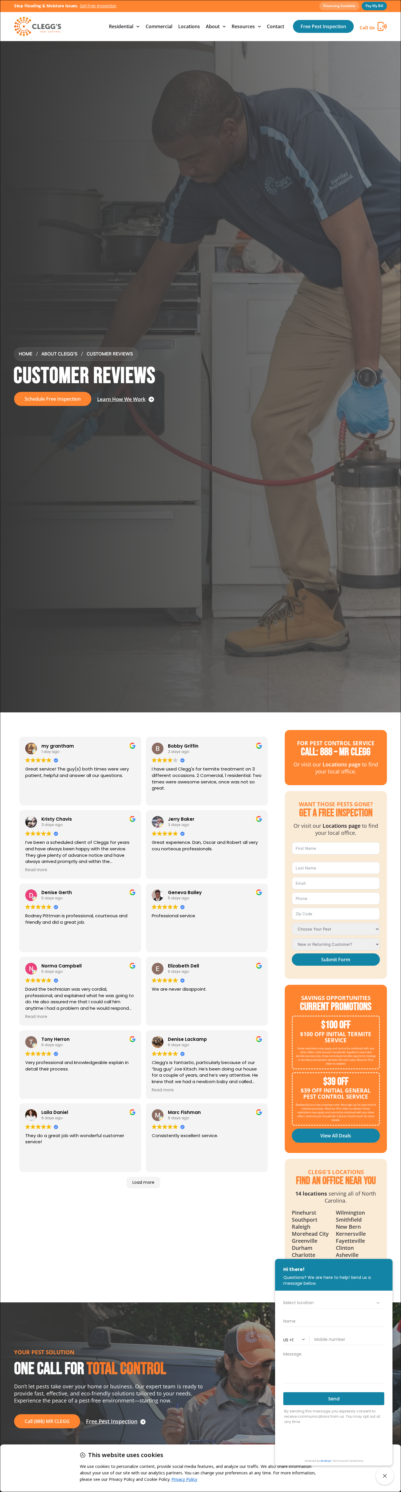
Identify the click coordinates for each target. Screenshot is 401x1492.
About (213, 26)
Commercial (159, 26)
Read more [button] (36, 870)
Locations (189, 26)
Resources (243, 26)
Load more (143, 1182)
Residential (121, 26)
